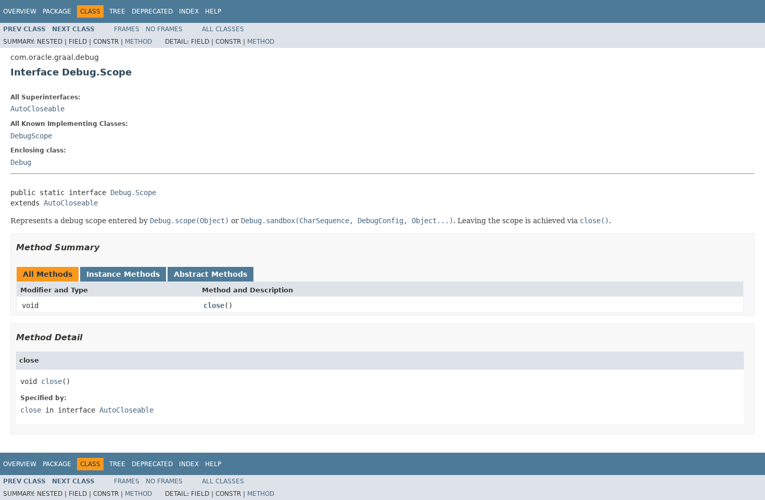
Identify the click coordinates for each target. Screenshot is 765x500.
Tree (117, 11)
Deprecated (152, 11)
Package (57, 11)
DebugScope (31, 136)
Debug (20, 162)
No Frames (164, 29)
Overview (19, 11)
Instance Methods (123, 274)
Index (189, 11)
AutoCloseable (37, 109)
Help (213, 11)
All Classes (223, 29)
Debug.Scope (133, 192)
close (213, 305)
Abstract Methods (210, 274)
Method (138, 41)
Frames (126, 29)
